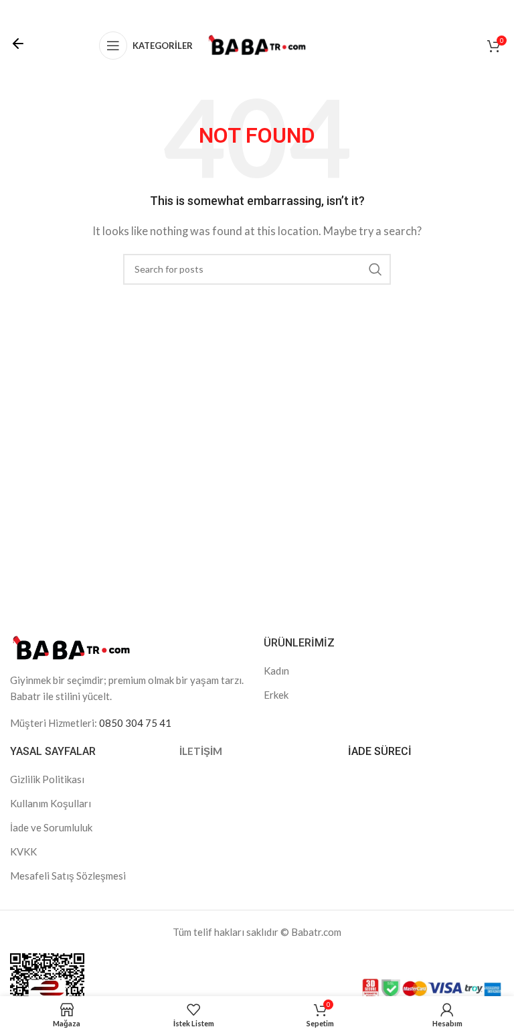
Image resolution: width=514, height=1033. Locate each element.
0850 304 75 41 (135, 723)
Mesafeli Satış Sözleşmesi (68, 876)
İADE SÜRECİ (380, 751)
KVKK (23, 851)
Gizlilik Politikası (47, 779)
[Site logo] (257, 44)
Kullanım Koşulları (50, 803)
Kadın (276, 671)
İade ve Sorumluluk (51, 827)
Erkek (276, 695)
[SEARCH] (375, 269)
